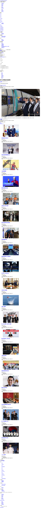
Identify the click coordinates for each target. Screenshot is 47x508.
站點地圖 (3, 40)
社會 (0, 17)
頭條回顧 (3, 470)
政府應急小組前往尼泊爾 (5, 205)
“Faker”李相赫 (4, 454)
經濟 (0, 16)
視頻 (2, 465)
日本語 (2, 496)
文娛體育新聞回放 (4, 478)
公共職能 (3, 44)
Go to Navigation (5, 0)
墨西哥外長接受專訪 (4, 387)
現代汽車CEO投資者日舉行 (5, 273)
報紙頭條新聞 (1, 29)
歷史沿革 (3, 45)
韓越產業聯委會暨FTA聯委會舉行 (6, 256)
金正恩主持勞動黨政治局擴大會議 (6, 404)
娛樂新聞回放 (1, 28)
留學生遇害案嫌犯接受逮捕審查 (6, 222)
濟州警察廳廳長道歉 (4, 239)
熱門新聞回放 (1, 27)
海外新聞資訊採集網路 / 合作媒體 (5, 46)
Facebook (3, 10)
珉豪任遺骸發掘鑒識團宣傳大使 (6, 154)
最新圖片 (1, 81)
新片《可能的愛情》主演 (5, 421)
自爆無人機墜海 (4, 306)
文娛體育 (1, 18)
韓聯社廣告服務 (3, 485)
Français (2, 498)
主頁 (0, 460)
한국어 (2, 495)
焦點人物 (3, 33)
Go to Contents (1, 0)
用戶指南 (3, 47)
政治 (2, 73)
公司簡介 (3, 43)
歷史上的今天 (3, 471)
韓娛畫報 (3, 23)
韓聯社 (1, 50)
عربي (2, 497)
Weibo (2, 9)
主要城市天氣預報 (4, 36)
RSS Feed (3, 11)
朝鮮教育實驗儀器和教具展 (5, 370)
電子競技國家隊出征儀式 (5, 437)
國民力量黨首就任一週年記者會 (6, 338)
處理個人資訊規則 (2, 500)
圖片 (0, 22)
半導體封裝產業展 (4, 355)
